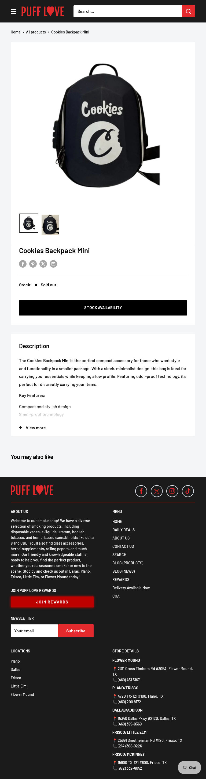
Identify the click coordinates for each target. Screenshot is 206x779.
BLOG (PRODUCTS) (127, 563)
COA (116, 596)
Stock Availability (103, 308)
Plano (15, 661)
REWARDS (120, 579)
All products (36, 32)
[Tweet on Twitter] (43, 263)
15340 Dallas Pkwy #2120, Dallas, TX (147, 718)
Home (16, 32)
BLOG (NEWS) (123, 571)
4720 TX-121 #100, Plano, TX (140, 696)
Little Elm (19, 686)
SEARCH (119, 554)
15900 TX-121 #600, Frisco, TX (142, 762)
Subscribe (76, 630)
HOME (117, 521)
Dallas (15, 669)
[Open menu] (13, 11)
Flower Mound (22, 694)
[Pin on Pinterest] (33, 263)
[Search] (188, 11)
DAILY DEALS (123, 529)
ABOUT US (121, 538)
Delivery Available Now (131, 588)
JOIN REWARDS (52, 602)
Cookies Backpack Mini (54, 250)
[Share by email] (53, 263)
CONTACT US (123, 546)
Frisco (16, 677)
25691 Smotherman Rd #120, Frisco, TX (150, 740)
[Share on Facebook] (23, 263)
